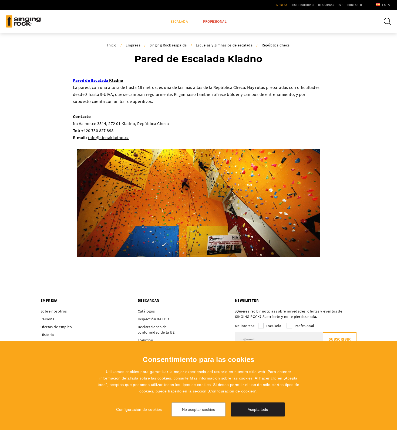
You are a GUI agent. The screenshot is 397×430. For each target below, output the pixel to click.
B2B (340, 5)
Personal (48, 319)
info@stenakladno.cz (108, 137)
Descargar (326, 5)
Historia (47, 334)
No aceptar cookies (198, 409)
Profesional (215, 21)
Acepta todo (258, 409)
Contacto (354, 5)
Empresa (281, 5)
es (384, 5)
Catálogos (146, 311)
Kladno (115, 80)
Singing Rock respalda (168, 45)
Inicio (111, 45)
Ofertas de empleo (56, 326)
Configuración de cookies (139, 409)
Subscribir (340, 339)
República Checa (276, 45)
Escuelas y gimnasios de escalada (224, 45)
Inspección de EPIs (153, 319)
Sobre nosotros (54, 311)
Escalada (179, 21)
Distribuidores (302, 5)
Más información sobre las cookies (221, 378)
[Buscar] (387, 21)
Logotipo (145, 340)
